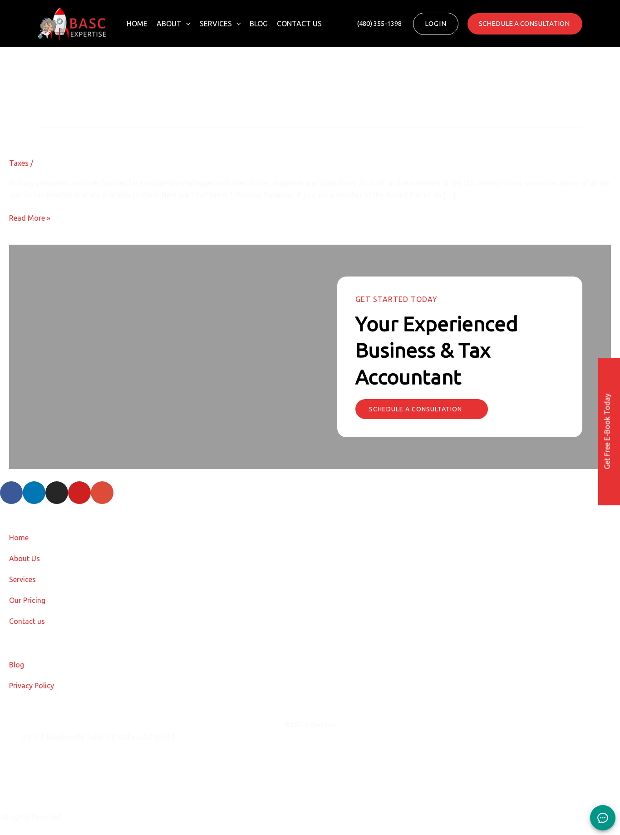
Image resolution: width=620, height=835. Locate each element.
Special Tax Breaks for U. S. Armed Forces (117, 135)
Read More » (29, 217)
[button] (186, 23)
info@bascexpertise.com (63, 760)
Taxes (19, 163)
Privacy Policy (31, 686)
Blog (259, 24)
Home (137, 24)
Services (216, 24)
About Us (24, 558)
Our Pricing (27, 600)
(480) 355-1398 (48, 782)
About (169, 24)
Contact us (299, 24)
